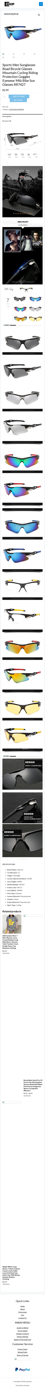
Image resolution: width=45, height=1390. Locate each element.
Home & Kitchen (22, 1337)
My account (22, 1312)
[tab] (22, 116)
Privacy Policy (22, 1349)
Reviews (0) (6, 121)
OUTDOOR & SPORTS (16, 109)
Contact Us (22, 1318)
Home (22, 1306)
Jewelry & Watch (22, 1328)
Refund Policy (22, 1352)
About (22, 1309)
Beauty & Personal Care (22, 1340)
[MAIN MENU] (41, 4)
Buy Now (18, 100)
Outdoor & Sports (22, 1334)
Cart (22, 1315)
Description (6, 116)
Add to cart (19, 96)
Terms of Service (22, 1355)
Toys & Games (22, 1331)
